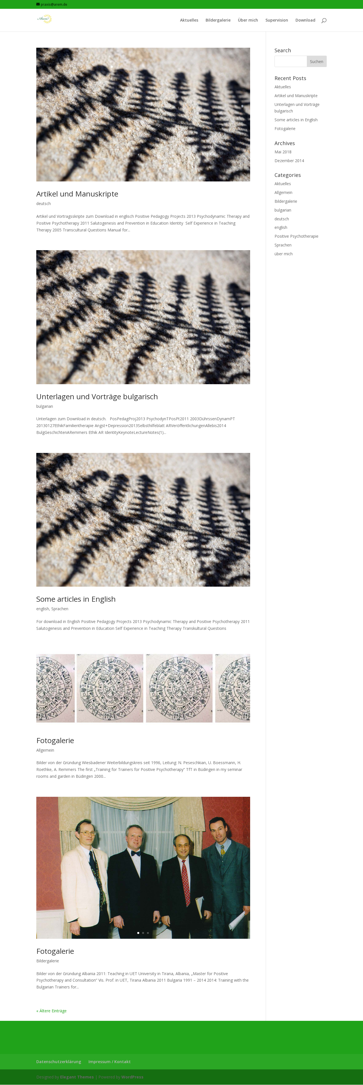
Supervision (276, 20)
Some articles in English (76, 599)
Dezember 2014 (289, 160)
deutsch (43, 203)
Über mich (248, 20)
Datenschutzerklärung (58, 1061)
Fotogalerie (55, 740)
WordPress (132, 1077)
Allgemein (45, 750)
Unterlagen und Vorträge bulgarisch (97, 396)
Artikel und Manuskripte (77, 194)
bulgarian (44, 406)
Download (305, 20)
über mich (284, 253)
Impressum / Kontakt (109, 1061)
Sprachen (59, 608)
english (42, 608)
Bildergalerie (218, 20)
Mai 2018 (283, 151)
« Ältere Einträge (51, 1010)
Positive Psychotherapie (296, 236)
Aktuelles (189, 20)
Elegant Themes (77, 1077)
